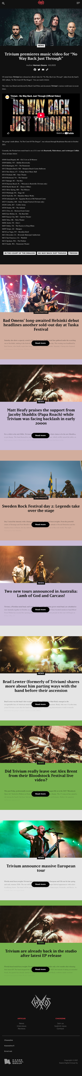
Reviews (21, 1029)
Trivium (73, 253)
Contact (60, 1029)
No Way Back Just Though (52, 253)
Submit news (60, 1026)
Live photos (41, 312)
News (41, 46)
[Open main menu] (78, 3)
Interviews (21, 1026)
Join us (60, 1024)
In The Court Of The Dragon (19, 253)
